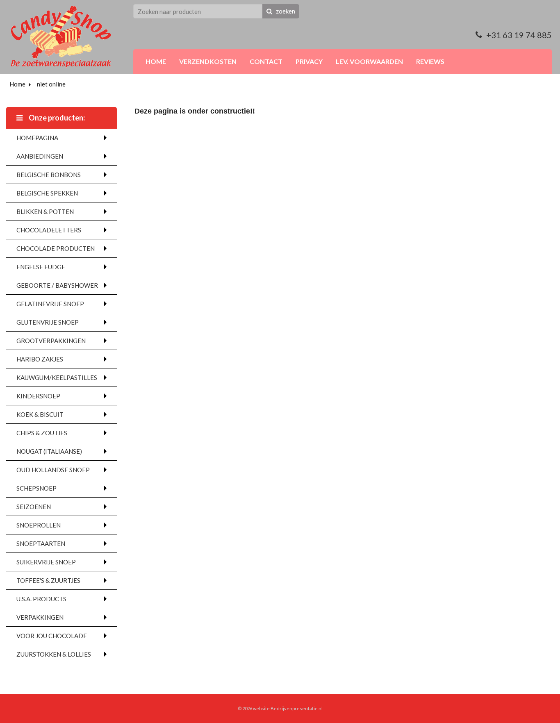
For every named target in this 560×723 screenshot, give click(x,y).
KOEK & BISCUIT (40, 414)
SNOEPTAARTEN (40, 543)
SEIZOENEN (33, 506)
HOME (156, 61)
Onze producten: (56, 117)
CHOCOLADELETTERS (48, 230)
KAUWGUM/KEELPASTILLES (56, 377)
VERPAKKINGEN (40, 617)
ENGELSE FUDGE (40, 267)
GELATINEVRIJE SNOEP (50, 303)
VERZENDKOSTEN (208, 61)
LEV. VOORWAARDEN (369, 61)
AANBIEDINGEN (39, 156)
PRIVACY (309, 61)
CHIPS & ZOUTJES (41, 433)
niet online (51, 84)
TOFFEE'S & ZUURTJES (48, 580)
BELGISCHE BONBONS (48, 174)
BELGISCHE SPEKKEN (47, 193)
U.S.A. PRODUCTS (41, 598)
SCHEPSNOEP (36, 488)
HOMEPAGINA (37, 137)
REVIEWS (430, 61)
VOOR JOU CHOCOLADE (51, 635)
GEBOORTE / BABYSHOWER (57, 285)
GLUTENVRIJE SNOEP (47, 322)
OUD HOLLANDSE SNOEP (53, 469)
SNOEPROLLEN (38, 525)
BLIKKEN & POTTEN (45, 211)
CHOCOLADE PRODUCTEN (55, 248)
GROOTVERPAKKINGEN (51, 340)
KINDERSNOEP (38, 396)
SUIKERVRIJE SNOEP (46, 562)
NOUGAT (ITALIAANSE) (49, 451)
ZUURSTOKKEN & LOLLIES (53, 654)
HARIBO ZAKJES (39, 359)
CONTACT (266, 61)
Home (17, 84)
